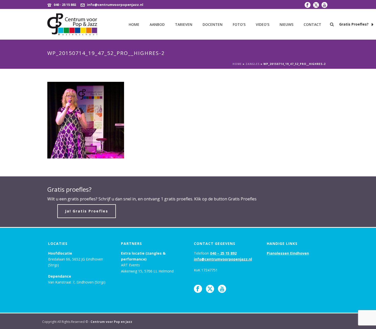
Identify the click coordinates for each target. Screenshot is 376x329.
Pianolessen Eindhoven (288, 253)
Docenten (213, 24)
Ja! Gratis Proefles (86, 211)
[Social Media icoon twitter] (210, 289)
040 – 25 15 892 (223, 253)
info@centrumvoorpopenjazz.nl (115, 4)
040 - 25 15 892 (65, 4)
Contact (312, 24)
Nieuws (286, 24)
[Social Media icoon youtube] (222, 289)
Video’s (262, 24)
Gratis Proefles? (354, 24)
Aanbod (157, 24)
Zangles (253, 64)
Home (134, 24)
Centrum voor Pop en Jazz (111, 322)
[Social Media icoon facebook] (198, 289)
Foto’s (239, 24)
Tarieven (183, 24)
